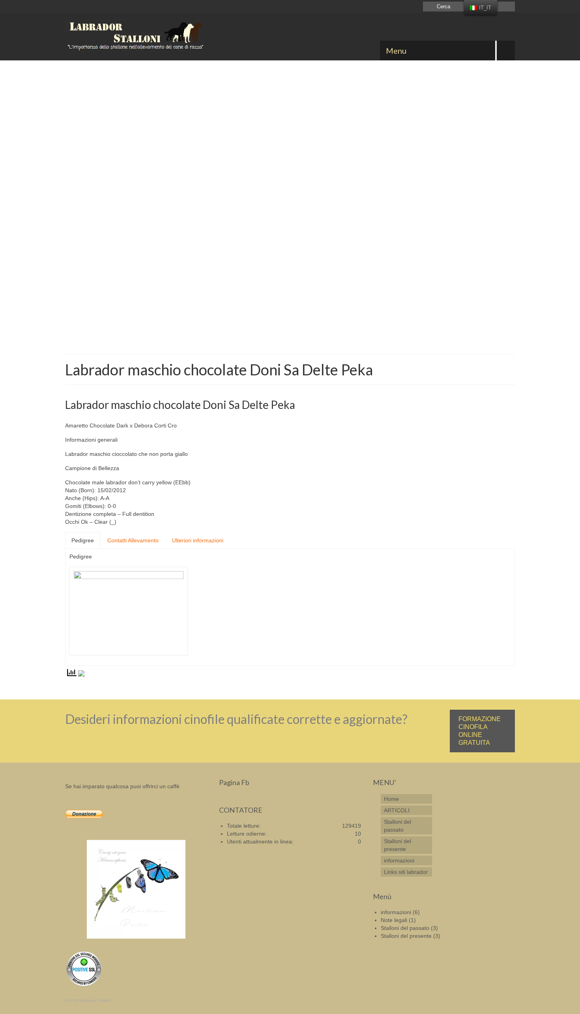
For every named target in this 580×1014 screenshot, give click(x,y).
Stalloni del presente (406, 936)
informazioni (396, 912)
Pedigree (82, 540)
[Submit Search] (429, 6)
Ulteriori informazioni (197, 540)
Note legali (394, 920)
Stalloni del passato (405, 928)
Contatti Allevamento (133, 540)
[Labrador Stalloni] (136, 36)
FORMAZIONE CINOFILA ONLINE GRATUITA (479, 731)
